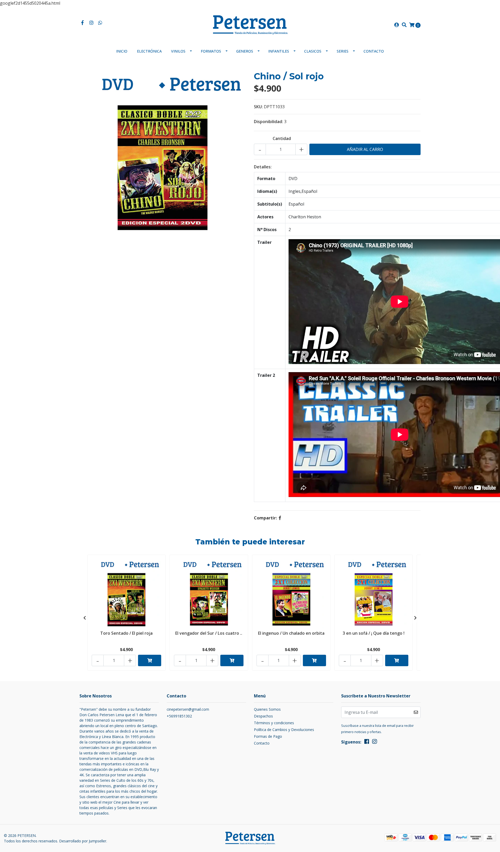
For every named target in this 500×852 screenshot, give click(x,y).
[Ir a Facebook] (82, 23)
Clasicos (312, 51)
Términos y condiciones (274, 722)
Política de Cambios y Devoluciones (284, 729)
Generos (244, 51)
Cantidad (282, 138)
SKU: (258, 107)
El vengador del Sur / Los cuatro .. (208, 633)
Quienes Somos (267, 709)
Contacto (374, 51)
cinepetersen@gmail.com (188, 709)
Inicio (121, 51)
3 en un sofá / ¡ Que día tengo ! (373, 633)
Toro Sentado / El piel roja (126, 633)
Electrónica (149, 51)
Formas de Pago (268, 736)
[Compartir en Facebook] (280, 518)
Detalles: (263, 167)
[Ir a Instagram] (92, 23)
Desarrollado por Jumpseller (82, 840)
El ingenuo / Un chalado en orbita (291, 633)
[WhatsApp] (100, 23)
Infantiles (278, 51)
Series (342, 51)
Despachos (263, 716)
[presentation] (84, 618)
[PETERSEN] (250, 24)
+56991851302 (179, 716)
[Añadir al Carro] (149, 660)
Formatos (211, 51)
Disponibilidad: (268, 121)
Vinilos (178, 51)
